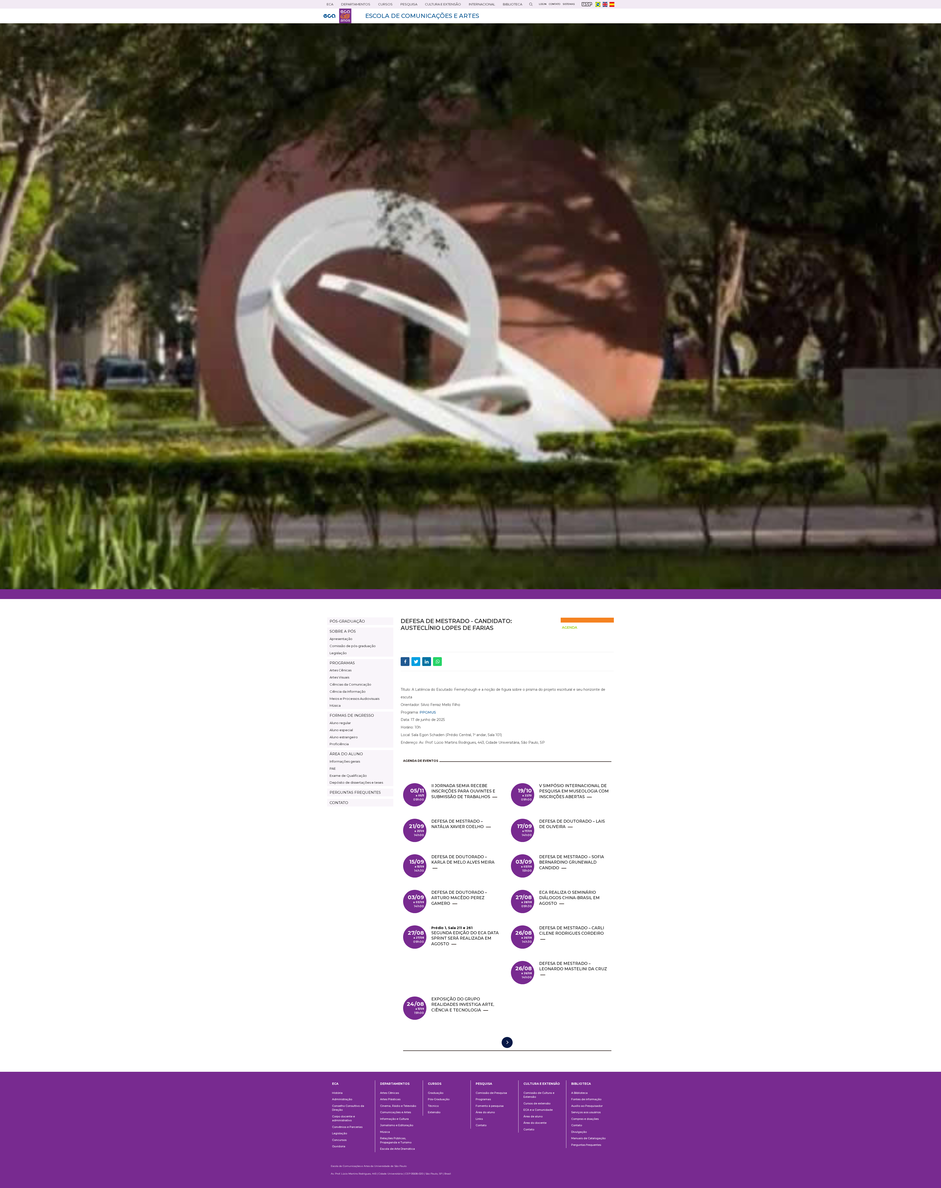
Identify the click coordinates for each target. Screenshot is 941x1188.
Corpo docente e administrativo (343, 1118)
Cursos (384, 5)
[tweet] (415, 661)
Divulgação (579, 1132)
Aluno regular (340, 723)
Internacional (480, 5)
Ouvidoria (338, 1146)
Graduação (435, 1093)
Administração (342, 1099)
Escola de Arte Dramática (397, 1148)
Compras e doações (585, 1119)
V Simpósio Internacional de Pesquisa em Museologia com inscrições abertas (574, 791)
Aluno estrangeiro (344, 737)
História (337, 1093)
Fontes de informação (586, 1099)
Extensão (434, 1112)
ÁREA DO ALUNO (346, 754)
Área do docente (534, 1122)
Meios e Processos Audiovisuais (354, 699)
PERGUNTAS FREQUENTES (355, 792)
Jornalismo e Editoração (396, 1125)
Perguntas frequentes (586, 1145)
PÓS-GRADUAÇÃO (347, 621)
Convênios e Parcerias (347, 1127)
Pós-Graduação (438, 1099)
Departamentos (394, 1084)
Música (335, 705)
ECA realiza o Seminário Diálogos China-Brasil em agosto (569, 898)
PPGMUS (428, 712)
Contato (481, 1125)
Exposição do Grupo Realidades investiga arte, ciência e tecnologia (462, 1005)
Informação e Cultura (394, 1119)
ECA (328, 5)
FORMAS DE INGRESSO (352, 715)
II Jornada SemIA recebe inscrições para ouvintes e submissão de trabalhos (463, 791)
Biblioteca (511, 5)
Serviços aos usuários (586, 1112)
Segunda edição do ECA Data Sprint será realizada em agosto (465, 938)
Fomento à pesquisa (490, 1106)
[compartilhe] (405, 661)
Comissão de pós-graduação (353, 646)
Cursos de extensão (536, 1103)
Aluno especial (341, 730)
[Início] (337, 16)
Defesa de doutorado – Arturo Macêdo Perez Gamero (459, 898)
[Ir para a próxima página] (507, 1042)
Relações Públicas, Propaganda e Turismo (395, 1140)
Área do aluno (485, 1112)
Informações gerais (345, 761)
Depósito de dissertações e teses (356, 782)
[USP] (586, 4)
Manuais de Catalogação (588, 1138)
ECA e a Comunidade (538, 1109)
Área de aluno (533, 1116)
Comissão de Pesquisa (491, 1093)
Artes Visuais (339, 677)
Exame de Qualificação (348, 776)
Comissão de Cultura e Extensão (538, 1095)
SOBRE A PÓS (343, 631)
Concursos (339, 1140)
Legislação (338, 653)
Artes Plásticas (390, 1099)
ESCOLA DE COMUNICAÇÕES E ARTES (422, 15)
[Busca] (530, 4)
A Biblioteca (579, 1093)
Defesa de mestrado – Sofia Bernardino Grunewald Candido (571, 862)
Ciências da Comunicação (350, 684)
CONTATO (339, 802)
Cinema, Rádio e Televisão (398, 1106)
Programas (483, 1099)
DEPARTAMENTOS (354, 5)
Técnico (433, 1106)
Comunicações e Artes (395, 1112)
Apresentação (341, 639)
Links (479, 1119)
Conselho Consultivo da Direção (348, 1108)
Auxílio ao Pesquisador (587, 1106)
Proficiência (339, 744)
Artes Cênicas (340, 670)
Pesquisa (407, 5)
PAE (333, 768)
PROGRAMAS (342, 663)
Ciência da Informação (348, 691)
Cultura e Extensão (441, 5)
